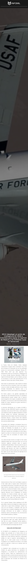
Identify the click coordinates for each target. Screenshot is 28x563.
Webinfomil (9, 343)
